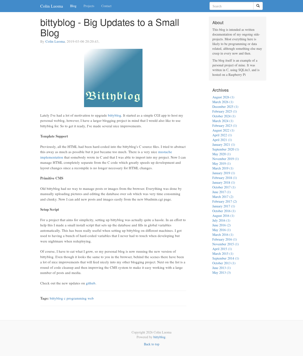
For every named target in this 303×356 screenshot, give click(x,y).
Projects (89, 6)
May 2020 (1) (221, 154)
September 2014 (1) (225, 258)
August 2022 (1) (223, 130)
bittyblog (114, 115)
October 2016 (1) (224, 211)
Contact (106, 6)
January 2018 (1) (223, 182)
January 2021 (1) (223, 144)
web (91, 298)
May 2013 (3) (221, 272)
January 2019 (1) (223, 173)
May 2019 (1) (221, 163)
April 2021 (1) (222, 139)
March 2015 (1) (222, 253)
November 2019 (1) (225, 158)
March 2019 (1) (222, 168)
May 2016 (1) (221, 230)
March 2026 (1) (222, 102)
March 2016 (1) (222, 234)
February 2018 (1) (224, 177)
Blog (73, 6)
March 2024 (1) (222, 121)
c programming (75, 298)
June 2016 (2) (221, 225)
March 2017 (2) (222, 196)
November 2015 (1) (225, 244)
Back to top (151, 344)
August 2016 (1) (223, 215)
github (90, 283)
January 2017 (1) (223, 206)
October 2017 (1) (224, 187)
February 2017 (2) (224, 201)
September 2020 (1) (225, 149)
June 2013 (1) (221, 267)
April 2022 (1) (222, 135)
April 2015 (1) (222, 248)
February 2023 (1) (224, 125)
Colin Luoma (51, 6)
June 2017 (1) (221, 192)
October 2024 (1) (224, 116)
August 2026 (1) (223, 97)
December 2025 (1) (225, 106)
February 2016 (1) (224, 239)
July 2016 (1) (221, 220)
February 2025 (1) (224, 111)
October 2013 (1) (224, 263)
